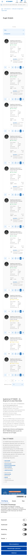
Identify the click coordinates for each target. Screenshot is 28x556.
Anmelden (15, 59)
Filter (5, 30)
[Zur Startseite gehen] (9, 1)
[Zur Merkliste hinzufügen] (16, 67)
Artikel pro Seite (7, 384)
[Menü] (2, 1)
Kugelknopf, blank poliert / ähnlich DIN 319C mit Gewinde (16, 41)
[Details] (23, 67)
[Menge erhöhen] (12, 67)
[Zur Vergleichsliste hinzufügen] (18, 67)
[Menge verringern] (5, 67)
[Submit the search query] (1, 4)
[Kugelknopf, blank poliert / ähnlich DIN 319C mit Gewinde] (6, 41)
